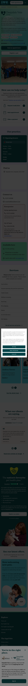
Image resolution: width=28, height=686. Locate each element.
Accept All (14, 354)
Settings (14, 346)
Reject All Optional (14, 350)
